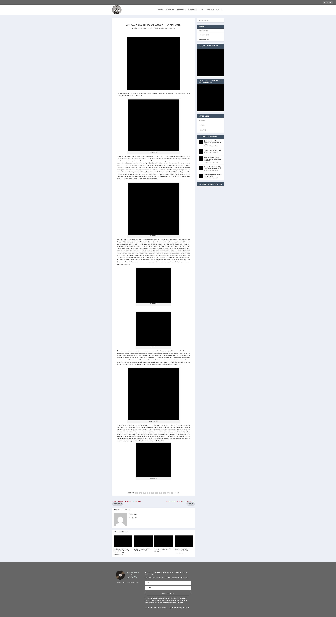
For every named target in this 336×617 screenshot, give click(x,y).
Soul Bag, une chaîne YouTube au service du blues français (121, 550)
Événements (181, 9)
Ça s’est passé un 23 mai (162, 549)
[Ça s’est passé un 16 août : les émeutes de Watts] (143, 541)
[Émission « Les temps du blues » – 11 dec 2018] (184, 541)
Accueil (160, 9)
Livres (202, 9)
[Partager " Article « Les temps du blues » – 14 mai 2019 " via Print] (172, 493)
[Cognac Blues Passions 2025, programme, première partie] (201, 168)
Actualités (170, 9)
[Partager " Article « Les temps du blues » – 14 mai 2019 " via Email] (168, 493)
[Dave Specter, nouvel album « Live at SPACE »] (201, 176)
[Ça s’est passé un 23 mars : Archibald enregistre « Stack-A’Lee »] (201, 142)
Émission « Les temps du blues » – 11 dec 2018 (182, 549)
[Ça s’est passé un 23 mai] (163, 541)
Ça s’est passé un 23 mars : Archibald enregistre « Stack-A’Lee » (212, 142)
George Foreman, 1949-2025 (212, 150)
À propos (210, 9)
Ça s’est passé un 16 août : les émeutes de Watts (143, 549)
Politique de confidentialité (180, 608)
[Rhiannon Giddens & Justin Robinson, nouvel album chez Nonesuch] (201, 158)
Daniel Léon (142, 28)
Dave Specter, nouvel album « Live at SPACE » (212, 175)
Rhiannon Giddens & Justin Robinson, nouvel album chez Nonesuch (212, 159)
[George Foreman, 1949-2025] (201, 151)
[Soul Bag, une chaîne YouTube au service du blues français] (123, 541)
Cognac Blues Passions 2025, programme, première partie (212, 167)
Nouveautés (192, 9)
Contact (219, 9)
